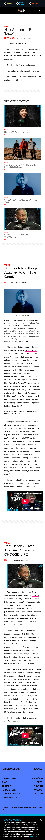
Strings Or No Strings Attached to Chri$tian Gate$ (21, 272)
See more (33, 836)
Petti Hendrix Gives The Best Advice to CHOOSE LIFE (19, 550)
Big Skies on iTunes (33, 71)
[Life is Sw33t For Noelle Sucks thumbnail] (22, 116)
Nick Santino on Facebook (25, 65)
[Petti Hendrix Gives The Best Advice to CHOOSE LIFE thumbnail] (22, 219)
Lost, (32, 331)
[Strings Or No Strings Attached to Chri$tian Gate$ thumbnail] (22, 184)
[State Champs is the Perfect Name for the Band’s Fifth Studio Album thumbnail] (22, 149)
